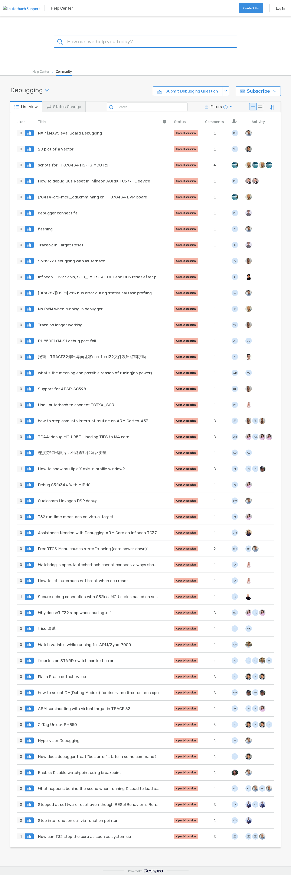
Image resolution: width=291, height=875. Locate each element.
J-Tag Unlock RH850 (57, 724)
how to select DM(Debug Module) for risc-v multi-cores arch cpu (98, 692)
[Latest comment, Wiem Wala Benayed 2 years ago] (261, 692)
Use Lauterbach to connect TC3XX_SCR (76, 404)
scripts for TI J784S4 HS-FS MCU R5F (74, 165)
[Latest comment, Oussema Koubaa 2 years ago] (247, 644)
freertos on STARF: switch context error (76, 660)
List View (29, 106)
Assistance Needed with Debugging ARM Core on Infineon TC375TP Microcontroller (98, 532)
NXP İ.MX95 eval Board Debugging (70, 133)
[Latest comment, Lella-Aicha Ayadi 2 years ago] (261, 612)
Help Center (40, 71)
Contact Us (251, 8)
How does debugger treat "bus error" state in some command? (97, 756)
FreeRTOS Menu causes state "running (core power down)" (93, 548)
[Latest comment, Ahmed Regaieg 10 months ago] (247, 245)
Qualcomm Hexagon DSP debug (68, 500)
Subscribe (258, 91)
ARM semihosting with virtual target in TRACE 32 (84, 708)
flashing (45, 229)
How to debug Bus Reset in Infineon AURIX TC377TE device (94, 181)
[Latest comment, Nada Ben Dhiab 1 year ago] (247, 405)
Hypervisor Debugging (58, 740)
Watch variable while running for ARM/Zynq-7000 (84, 644)
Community (64, 71)
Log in (280, 8)
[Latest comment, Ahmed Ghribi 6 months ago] (247, 165)
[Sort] (272, 107)
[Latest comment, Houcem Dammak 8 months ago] (254, 181)
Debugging (26, 90)
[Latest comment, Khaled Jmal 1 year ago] (247, 500)
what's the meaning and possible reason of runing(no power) (95, 372)
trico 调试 (47, 628)
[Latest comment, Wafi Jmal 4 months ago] (247, 149)
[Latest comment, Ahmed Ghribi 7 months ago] (261, 165)
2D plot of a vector (55, 149)
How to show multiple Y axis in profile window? (81, 468)
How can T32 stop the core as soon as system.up (84, 836)
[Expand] (260, 106)
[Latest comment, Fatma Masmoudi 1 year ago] (247, 325)
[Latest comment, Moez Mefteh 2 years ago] (261, 804)
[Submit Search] (60, 41)
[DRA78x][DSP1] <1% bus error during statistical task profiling (95, 293)
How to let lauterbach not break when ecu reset (83, 580)
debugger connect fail (58, 213)
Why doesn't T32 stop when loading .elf (74, 612)
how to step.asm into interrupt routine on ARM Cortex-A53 (93, 420)
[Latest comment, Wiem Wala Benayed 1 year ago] (261, 468)
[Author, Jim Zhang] (235, 165)
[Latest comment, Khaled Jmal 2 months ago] (247, 133)
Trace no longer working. (60, 325)
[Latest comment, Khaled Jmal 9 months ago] (247, 229)
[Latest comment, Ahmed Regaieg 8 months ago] (247, 213)
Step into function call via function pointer (78, 820)
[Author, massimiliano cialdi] (235, 772)
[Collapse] (253, 106)
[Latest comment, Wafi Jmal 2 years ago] (261, 676)
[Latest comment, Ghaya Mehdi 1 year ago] (247, 532)
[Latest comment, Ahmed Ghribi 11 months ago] (247, 309)
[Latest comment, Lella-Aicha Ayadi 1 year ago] (268, 436)
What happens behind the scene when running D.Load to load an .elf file (98, 788)
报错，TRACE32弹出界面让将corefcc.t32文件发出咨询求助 (92, 356)
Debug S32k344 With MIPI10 (64, 484)
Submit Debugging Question (191, 91)
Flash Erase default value (62, 676)
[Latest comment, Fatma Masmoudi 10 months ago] (247, 261)
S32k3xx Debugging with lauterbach (71, 261)
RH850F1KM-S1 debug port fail (67, 340)
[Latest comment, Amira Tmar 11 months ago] (247, 277)
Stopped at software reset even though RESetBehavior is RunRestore (98, 804)
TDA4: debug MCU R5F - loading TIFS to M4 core (83, 436)
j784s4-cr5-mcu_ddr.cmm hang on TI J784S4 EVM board (92, 197)
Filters (219, 106)
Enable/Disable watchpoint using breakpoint (79, 772)
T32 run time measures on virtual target (76, 516)
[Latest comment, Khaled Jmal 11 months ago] (247, 293)
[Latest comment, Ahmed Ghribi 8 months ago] (247, 197)
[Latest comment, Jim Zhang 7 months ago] (268, 165)
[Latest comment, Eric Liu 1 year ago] (247, 357)
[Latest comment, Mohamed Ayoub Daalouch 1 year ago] (247, 596)
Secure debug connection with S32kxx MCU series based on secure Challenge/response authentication (98, 596)
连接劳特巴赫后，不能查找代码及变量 (72, 452)
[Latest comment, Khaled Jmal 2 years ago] (247, 740)
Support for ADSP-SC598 (62, 388)
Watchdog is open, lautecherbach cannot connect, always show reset (98, 564)
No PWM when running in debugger (70, 309)
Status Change (67, 106)
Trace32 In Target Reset (60, 245)
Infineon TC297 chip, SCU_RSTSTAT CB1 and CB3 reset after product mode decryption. (98, 277)
